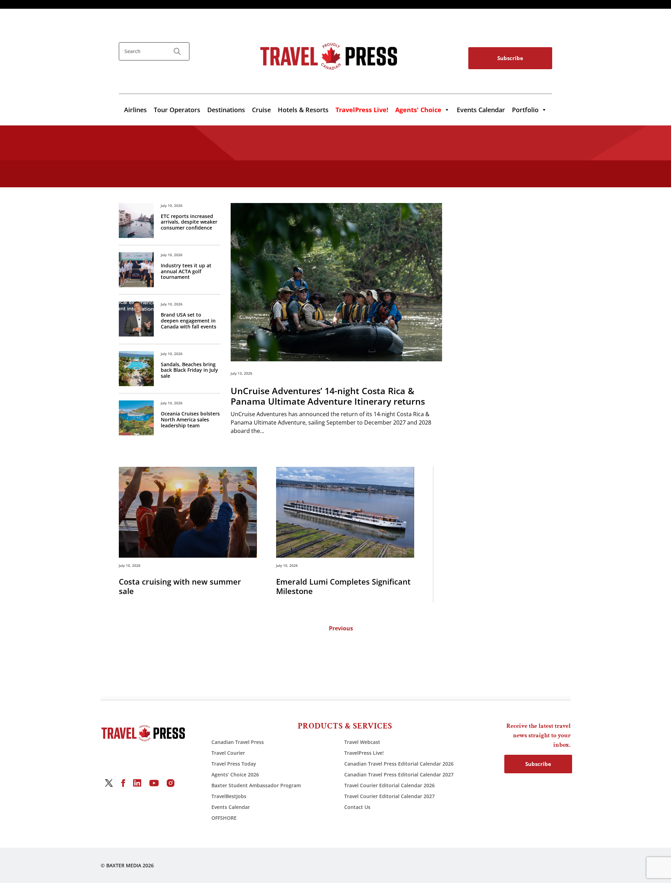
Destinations (226, 110)
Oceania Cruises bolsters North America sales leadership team (190, 419)
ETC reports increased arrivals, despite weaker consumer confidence (189, 222)
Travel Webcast (362, 742)
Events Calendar (481, 110)
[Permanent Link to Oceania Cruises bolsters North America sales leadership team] (136, 417)
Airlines (135, 110)
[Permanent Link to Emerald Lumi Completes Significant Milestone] (345, 512)
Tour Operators (177, 110)
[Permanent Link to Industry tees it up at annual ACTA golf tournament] (136, 269)
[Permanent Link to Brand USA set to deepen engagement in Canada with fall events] (136, 319)
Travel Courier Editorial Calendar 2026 (389, 785)
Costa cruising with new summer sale (180, 586)
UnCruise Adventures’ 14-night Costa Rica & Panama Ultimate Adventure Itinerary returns (328, 395)
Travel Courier (228, 753)
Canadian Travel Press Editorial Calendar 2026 (399, 763)
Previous (341, 628)
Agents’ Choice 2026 (235, 774)
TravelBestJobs (228, 796)
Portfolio (525, 110)
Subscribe (510, 58)
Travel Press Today (233, 763)
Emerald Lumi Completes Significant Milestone (343, 586)
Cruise (261, 110)
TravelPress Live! (364, 753)
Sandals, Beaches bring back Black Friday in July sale (189, 370)
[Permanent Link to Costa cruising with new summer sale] (188, 512)
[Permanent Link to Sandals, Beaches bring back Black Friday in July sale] (136, 368)
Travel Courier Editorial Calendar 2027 (389, 796)
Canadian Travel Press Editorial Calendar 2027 (399, 774)
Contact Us (357, 807)
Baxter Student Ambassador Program (256, 785)
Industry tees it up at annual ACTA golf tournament (186, 271)
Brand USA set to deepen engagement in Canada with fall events (188, 321)
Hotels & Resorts (303, 110)
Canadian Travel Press (237, 742)
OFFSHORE (224, 818)
